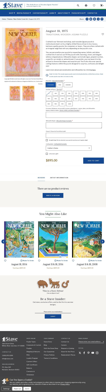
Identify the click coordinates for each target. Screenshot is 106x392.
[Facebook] (87, 19)
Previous (3, 241)
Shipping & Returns (33, 351)
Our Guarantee (49, 351)
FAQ (28, 355)
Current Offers (31, 361)
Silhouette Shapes (59, 121)
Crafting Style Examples (60, 144)
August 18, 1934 (19, 264)
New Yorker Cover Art (21, 19)
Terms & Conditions (51, 358)
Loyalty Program (32, 358)
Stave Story (48, 342)
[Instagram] (97, 352)
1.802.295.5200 (7, 355)
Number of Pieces (54, 89)
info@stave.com (7, 358)
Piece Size (55, 81)
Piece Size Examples (57, 80)
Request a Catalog (67, 348)
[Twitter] (79, 352)
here (94, 70)
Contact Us (92, 13)
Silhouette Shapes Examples (64, 121)
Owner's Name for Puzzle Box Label (56, 131)
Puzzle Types (31, 342)
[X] (98, 19)
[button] (78, 5)
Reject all (17, 389)
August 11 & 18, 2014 (53, 264)
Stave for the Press (68, 351)
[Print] (94, 19)
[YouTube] (92, 352)
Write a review (53, 195)
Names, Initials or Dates (70, 109)
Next (102, 241)
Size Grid (59, 89)
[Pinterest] (102, 19)
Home (4, 19)
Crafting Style (56, 144)
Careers (64, 345)
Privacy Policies (49, 355)
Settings (6, 389)
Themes (9, 19)
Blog (45, 345)
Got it (27, 389)
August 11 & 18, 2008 (87, 264)
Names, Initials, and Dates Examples (69, 110)
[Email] (90, 19)
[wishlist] (103, 34)
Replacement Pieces (68, 355)
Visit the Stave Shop (51, 348)
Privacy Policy (64, 384)
